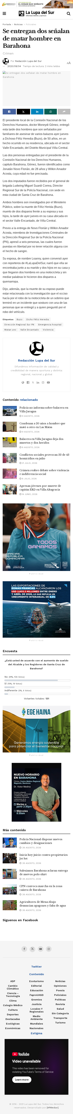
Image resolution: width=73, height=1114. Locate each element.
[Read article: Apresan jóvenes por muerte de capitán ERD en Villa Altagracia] (10, 489)
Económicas (12, 1028)
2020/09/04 (14, 66)
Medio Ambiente (36, 1017)
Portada (7, 24)
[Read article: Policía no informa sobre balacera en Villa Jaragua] (10, 411)
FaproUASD (37, 995)
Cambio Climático (13, 987)
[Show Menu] (4, 13)
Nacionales (36, 1028)
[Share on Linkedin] (37, 111)
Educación (36, 990)
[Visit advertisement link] (36, 4)
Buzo (19, 319)
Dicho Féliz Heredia (37, 319)
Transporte (60, 1018)
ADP (12, 981)
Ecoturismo (36, 981)
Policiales (31, 24)
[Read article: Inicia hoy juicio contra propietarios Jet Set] (10, 858)
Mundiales (36, 1023)
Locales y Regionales (37, 1010)
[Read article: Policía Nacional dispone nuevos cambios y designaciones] (10, 843)
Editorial (36, 985)
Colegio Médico (13, 1005)
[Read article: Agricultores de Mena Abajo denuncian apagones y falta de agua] (10, 905)
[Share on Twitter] (23, 111)
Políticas (60, 999)
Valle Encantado (29, 329)
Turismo (60, 1022)
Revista (60, 1004)
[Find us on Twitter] (32, 949)
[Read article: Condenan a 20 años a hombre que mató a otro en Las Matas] (10, 427)
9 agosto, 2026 (30, 416)
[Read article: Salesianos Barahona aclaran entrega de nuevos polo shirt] (10, 874)
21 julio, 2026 (29, 463)
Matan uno (10, 329)
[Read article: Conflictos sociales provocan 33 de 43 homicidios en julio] (10, 458)
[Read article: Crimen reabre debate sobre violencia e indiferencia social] (10, 474)
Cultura (13, 1009)
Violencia (48, 329)
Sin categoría (60, 1013)
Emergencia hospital (50, 324)
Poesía (60, 990)
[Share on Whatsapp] (50, 111)
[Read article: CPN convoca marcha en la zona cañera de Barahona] (10, 889)
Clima (12, 1000)
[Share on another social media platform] (64, 111)
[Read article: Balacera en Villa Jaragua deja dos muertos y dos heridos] (10, 442)
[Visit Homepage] (36, 13)
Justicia (36, 1004)
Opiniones (60, 985)
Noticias (18, 24)
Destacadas (12, 1019)
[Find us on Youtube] (40, 949)
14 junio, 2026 (29, 494)
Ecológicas (13, 1023)
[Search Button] (68, 13)
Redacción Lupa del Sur (28, 61)
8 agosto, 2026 (30, 447)
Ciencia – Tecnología (13, 994)
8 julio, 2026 (29, 478)
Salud (60, 1008)
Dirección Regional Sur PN (19, 324)
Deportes (13, 1014)
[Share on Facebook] (9, 111)
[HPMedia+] (52, 1107)
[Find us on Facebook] (24, 949)
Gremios (36, 999)
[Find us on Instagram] (49, 949)
